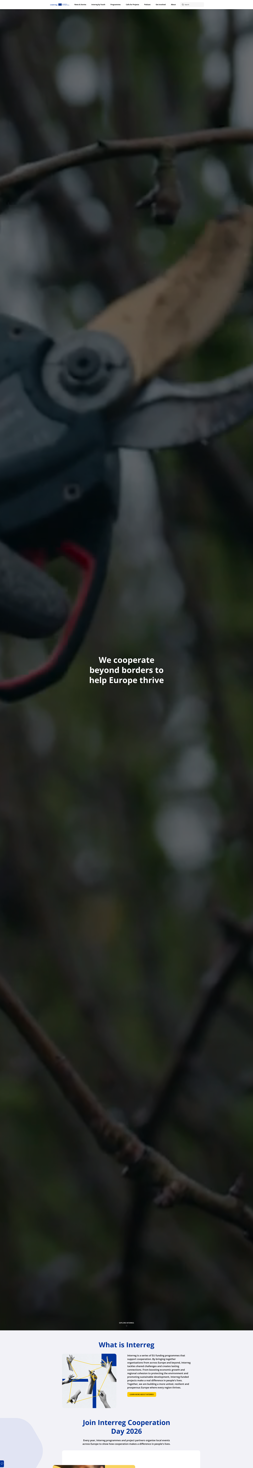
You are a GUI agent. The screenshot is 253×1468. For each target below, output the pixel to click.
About (173, 4)
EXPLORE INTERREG (126, 1323)
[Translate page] (2, 1463)
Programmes (115, 4)
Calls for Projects (132, 4)
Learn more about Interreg (142, 1394)
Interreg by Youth (98, 4)
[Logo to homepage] (59, 4)
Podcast (147, 4)
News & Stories (80, 4)
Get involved (161, 4)
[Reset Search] (201, 4)
